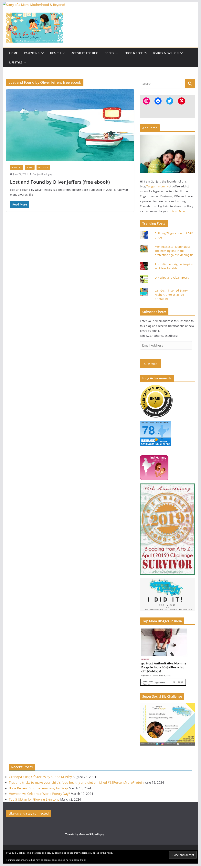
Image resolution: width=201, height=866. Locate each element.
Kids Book (43, 167)
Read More (179, 211)
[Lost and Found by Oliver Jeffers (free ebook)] (70, 125)
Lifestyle (15, 62)
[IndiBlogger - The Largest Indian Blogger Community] (154, 458)
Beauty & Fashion (166, 53)
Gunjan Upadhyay (42, 174)
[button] (41, 53)
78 (148, 430)
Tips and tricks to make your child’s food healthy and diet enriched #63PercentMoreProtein (76, 782)
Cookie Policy (79, 859)
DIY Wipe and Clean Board (172, 277)
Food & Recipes (136, 53)
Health (55, 53)
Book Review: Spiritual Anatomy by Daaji (38, 788)
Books (109, 53)
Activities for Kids (84, 53)
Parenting (31, 53)
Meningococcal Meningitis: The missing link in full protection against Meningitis (174, 251)
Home (13, 53)
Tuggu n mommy (157, 186)
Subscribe (150, 364)
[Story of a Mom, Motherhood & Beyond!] (34, 5)
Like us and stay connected (28, 813)
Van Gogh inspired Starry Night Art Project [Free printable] (171, 295)
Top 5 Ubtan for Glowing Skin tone (34, 799)
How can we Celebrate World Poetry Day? (39, 794)
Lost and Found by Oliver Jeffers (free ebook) (60, 182)
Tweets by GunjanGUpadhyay (84, 834)
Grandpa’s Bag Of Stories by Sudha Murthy (40, 777)
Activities (16, 167)
